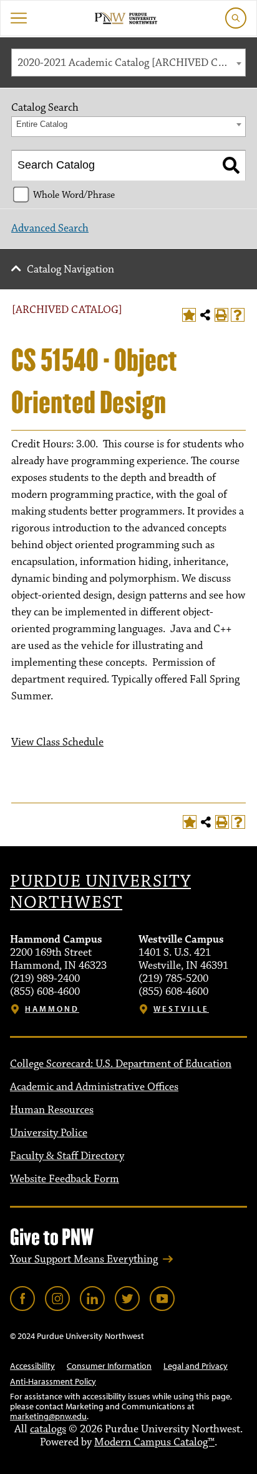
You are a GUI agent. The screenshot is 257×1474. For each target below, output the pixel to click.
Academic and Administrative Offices (94, 1087)
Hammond (52, 1009)
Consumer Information (109, 1365)
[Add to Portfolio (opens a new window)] (189, 315)
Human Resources (52, 1110)
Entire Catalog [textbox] (41, 124)
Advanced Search (50, 228)
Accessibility (32, 1365)
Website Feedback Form (64, 1179)
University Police (48, 1133)
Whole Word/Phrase (74, 195)
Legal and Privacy (195, 1365)
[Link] (22, 1298)
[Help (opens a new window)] (238, 315)
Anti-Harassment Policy (53, 1381)
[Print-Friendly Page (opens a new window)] (221, 315)
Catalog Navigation (70, 269)
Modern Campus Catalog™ (154, 1442)
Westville (181, 1009)
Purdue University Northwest (100, 892)
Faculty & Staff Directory (67, 1156)
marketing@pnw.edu (48, 1416)
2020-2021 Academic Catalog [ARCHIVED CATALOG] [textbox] (131, 63)
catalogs (48, 1429)
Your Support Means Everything (84, 1259)
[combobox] (128, 63)
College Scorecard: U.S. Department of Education (120, 1064)
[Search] (231, 165)
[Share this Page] (205, 315)
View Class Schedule (57, 742)
